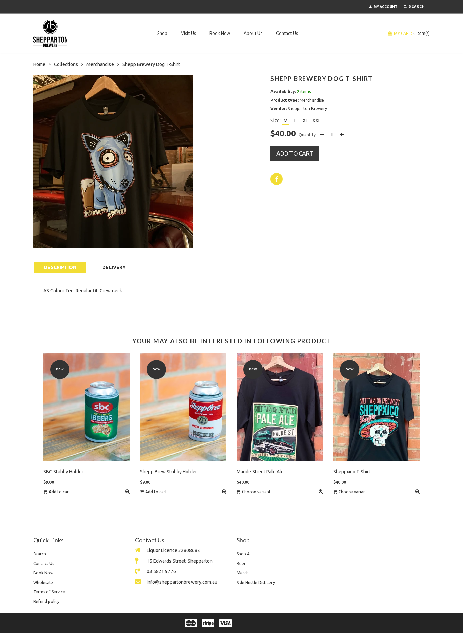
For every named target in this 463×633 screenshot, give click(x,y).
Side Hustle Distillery (256, 582)
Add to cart (294, 153)
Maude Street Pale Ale (260, 471)
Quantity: (308, 135)
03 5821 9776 (161, 571)
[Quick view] (127, 491)
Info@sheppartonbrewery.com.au (182, 582)
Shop (162, 33)
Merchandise (100, 64)
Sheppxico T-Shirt (351, 471)
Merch (243, 573)
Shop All (244, 554)
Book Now (219, 33)
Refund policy (46, 601)
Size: (275, 120)
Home (39, 64)
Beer (241, 563)
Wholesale (43, 582)
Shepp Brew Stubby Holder (168, 471)
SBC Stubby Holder (63, 471)
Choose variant (256, 491)
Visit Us (188, 33)
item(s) (412, 33)
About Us (253, 33)
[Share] (276, 179)
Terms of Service (49, 592)
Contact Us (287, 33)
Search (39, 554)
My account (386, 7)
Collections (66, 64)
